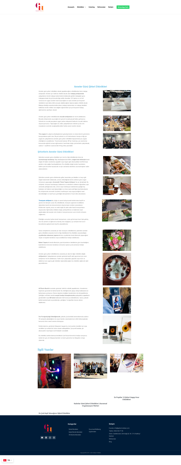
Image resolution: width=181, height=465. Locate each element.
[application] (85, 7)
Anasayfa (71, 7)
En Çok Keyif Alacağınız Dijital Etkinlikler (54, 413)
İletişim (110, 7)
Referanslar (101, 7)
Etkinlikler (80, 7)
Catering (92, 7)
